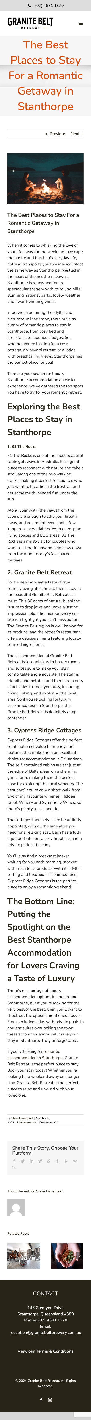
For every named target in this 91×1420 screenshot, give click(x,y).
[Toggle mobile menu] (81, 23)
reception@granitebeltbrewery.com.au (45, 1332)
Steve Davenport (22, 1118)
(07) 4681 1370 (49, 5)
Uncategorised (26, 1122)
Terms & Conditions (55, 1351)
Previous (58, 134)
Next (75, 134)
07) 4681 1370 (53, 1320)
